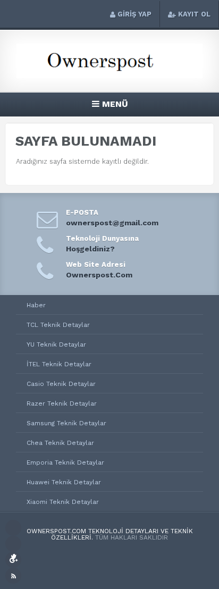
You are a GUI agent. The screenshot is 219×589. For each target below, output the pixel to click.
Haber (36, 305)
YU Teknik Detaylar (56, 344)
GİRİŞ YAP (134, 14)
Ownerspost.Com (99, 275)
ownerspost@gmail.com (112, 222)
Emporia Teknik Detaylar (65, 462)
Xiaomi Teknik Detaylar (63, 502)
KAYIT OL (194, 14)
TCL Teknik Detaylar (58, 325)
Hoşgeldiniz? (90, 249)
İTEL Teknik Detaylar (59, 364)
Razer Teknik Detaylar (62, 403)
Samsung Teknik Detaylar (66, 423)
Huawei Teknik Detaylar (64, 482)
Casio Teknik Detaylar (61, 384)
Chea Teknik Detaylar (60, 443)
